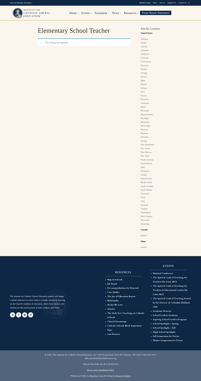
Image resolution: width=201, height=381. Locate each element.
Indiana (144, 88)
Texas (143, 197)
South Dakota (146, 190)
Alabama (144, 39)
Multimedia (113, 300)
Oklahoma (145, 171)
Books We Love (115, 304)
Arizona (144, 46)
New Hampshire (147, 144)
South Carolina (147, 186)
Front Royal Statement (155, 13)
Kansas (144, 95)
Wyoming (145, 224)
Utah (143, 201)
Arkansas (144, 50)
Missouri (144, 129)
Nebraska (145, 137)
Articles (111, 309)
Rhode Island (146, 182)
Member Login (144, 3)
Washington (146, 212)
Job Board (112, 283)
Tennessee (145, 193)
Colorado (144, 58)
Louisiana (145, 103)
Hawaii (144, 77)
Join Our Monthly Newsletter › (21, 3)
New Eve (93, 376)
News (115, 13)
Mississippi (145, 126)
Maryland (145, 110)
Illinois (144, 84)
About (73, 13)
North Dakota (146, 163)
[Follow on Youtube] (24, 314)
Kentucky (145, 99)
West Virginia (146, 216)
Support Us (172, 3)
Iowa (143, 92)
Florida (144, 69)
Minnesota (145, 122)
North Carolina (147, 160)
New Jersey (145, 148)
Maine (143, 107)
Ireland (144, 247)
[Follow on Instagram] (30, 314)
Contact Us (182, 3)
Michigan (145, 118)
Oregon (144, 175)
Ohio (143, 167)
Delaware (145, 65)
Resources (130, 13)
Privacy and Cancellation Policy (100, 370)
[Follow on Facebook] (18, 314)
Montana (144, 133)
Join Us (162, 3)
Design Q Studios (123, 376)
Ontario (144, 235)
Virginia (144, 209)
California (145, 54)
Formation (101, 13)
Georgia (144, 73)
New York (145, 156)
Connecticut (146, 61)
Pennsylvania (146, 178)
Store (155, 3)
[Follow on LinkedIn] (12, 314)
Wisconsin (145, 220)
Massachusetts (147, 114)
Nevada (144, 141)
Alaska (143, 43)
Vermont (144, 205)
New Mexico (146, 152)
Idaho (143, 80)
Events (85, 13)
